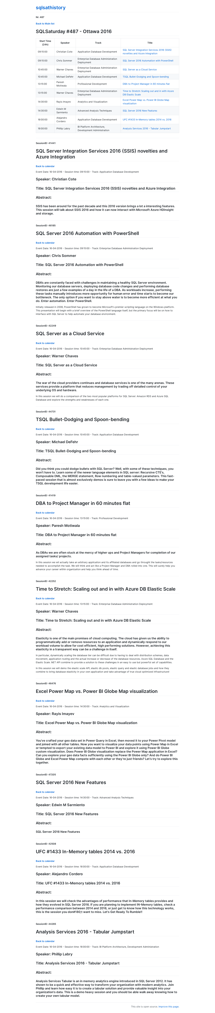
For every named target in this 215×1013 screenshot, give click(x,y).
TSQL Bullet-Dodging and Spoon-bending (146, 76)
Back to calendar (45, 166)
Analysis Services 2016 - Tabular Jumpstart (147, 128)
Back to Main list (45, 23)
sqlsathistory (51, 7)
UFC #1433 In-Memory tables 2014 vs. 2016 (147, 119)
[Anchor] (45, 17)
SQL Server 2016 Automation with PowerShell (148, 60)
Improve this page (169, 1006)
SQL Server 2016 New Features (140, 110)
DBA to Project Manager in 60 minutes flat (146, 83)
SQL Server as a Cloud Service (140, 69)
